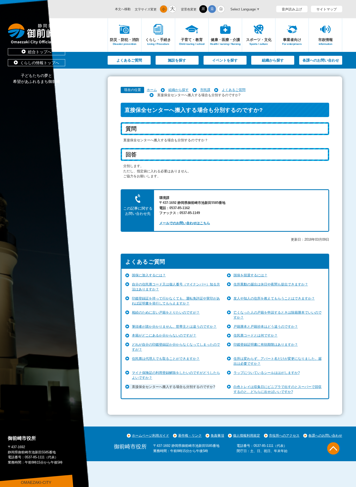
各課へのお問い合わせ (321, 60)
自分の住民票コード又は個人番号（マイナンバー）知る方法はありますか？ (176, 286)
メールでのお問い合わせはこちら (184, 223)
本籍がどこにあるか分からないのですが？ (164, 335)
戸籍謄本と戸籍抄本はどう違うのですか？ (266, 326)
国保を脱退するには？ (250, 275)
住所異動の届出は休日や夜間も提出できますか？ (271, 284)
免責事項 (217, 435)
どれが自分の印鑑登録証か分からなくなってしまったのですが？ (176, 347)
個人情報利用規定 (246, 435)
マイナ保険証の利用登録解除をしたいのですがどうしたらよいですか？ (176, 375)
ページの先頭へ (333, 448)
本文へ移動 (123, 9)
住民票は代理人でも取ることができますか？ (166, 359)
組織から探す (273, 60)
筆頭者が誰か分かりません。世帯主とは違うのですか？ (174, 326)
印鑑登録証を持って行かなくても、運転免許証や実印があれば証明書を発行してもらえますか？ (176, 301)
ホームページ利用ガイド (150, 435)
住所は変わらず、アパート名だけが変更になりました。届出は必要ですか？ (278, 361)
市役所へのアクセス (284, 435)
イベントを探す (225, 60)
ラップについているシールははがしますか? (267, 373)
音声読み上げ (292, 9)
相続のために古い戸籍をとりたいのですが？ (166, 312)
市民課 (205, 90)
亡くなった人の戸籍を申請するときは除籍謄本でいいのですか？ (278, 315)
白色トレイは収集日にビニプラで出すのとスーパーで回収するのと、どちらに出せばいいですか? (278, 389)
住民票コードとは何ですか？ (256, 335)
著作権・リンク (190, 435)
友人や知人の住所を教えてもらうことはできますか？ (274, 298)
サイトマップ (326, 9)
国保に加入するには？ (149, 275)
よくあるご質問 (129, 60)
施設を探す (177, 60)
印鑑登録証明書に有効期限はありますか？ (266, 344)
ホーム (152, 90)
